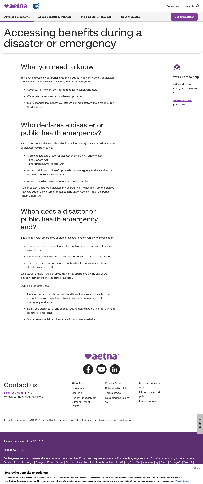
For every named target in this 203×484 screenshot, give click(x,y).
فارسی (29, 462)
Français (40, 462)
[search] (196, 6)
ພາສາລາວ (148, 462)
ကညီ (128, 462)
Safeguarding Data (116, 387)
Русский (188, 462)
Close (197, 467)
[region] (101, 474)
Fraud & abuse (148, 400)
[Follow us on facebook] (88, 369)
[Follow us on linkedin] (115, 369)
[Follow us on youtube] (101, 369)
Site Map (77, 392)
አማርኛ (165, 458)
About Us (77, 383)
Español (155, 458)
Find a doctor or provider (95, 16)
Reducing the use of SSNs (117, 399)
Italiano (110, 462)
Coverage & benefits (17, 16)
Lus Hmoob (97, 462)
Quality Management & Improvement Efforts (84, 401)
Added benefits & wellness (55, 16)
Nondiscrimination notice (149, 385)
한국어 (137, 462)
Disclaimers (78, 387)
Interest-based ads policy (150, 394)
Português (175, 462)
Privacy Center (113, 383)
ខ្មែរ (157, 462)
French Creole (55, 462)
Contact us (173, 6)
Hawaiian (82, 462)
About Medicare (130, 16)
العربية (174, 458)
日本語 (120, 462)
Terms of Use (113, 392)
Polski (163, 462)
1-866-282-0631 (182, 100)
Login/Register (184, 16)
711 (182, 104)
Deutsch (70, 462)
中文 (182, 458)
